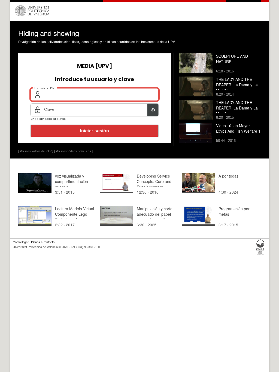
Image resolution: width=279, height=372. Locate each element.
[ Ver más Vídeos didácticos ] (73, 151)
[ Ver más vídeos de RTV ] (35, 151)
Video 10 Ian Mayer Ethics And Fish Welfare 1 (238, 128)
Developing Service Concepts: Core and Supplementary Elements (154, 184)
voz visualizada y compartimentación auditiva (71, 181)
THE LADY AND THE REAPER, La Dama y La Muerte (237, 85)
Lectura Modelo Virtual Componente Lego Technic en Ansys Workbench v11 (74, 217)
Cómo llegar (21, 242)
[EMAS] (260, 255)
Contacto (48, 242)
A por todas (228, 176)
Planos (35, 242)
